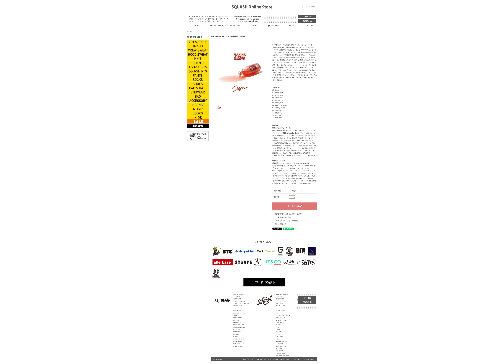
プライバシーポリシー (309, 359)
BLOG (254, 25)
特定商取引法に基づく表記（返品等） (288, 214)
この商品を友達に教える (283, 217)
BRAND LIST (235, 25)
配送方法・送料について (264, 359)
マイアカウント (293, 25)
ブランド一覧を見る (264, 282)
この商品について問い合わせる (286, 221)
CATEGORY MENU (216, 25)
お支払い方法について (248, 359)
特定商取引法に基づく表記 (281, 359)
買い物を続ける (280, 224)
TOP (196, 25)
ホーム (189, 31)
